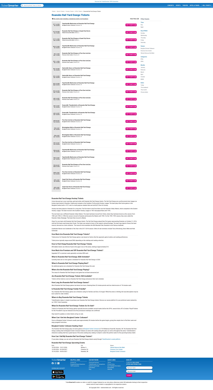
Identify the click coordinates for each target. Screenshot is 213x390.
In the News (92, 367)
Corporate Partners (94, 362)
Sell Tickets (207, 5)
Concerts (170, 5)
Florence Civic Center (116, 349)
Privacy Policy (111, 364)
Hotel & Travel (194, 5)
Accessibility (110, 367)
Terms (109, 362)
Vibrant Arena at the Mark (117, 347)
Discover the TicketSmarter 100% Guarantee (106, 1)
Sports (178, 5)
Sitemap (109, 369)
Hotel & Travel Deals (94, 366)
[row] (95, 25)
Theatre (185, 5)
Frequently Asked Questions (77, 364)
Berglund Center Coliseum (91, 329)
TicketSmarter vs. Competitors (97, 364)
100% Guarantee (74, 366)
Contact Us (73, 362)
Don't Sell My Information (114, 366)
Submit (129, 375)
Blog (90, 369)
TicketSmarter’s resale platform (111, 339)
